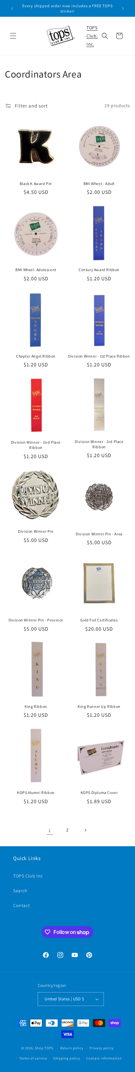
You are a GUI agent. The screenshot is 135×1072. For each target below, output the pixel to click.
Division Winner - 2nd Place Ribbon (36, 445)
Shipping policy (66, 1058)
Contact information (104, 1058)
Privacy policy (101, 1048)
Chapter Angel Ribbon (36, 356)
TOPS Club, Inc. (92, 36)
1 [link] (49, 830)
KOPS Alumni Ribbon (36, 792)
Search (20, 891)
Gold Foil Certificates (99, 620)
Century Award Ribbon (99, 269)
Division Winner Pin (35, 531)
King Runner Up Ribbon (99, 706)
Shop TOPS (44, 1048)
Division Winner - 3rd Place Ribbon (99, 444)
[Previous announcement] (12, 8)
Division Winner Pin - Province (36, 620)
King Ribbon (36, 706)
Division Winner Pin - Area (99, 533)
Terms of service (33, 1058)
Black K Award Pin (36, 183)
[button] (13, 36)
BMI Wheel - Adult (99, 183)
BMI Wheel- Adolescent (35, 269)
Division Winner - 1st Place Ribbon (99, 356)
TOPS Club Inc (28, 876)
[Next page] (85, 830)
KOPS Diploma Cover (99, 792)
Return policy (71, 1048)
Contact (21, 905)
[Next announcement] (123, 8)
